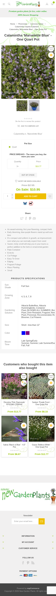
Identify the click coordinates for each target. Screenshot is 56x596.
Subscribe (42, 521)
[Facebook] (23, 563)
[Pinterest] (28, 563)
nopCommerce (33, 588)
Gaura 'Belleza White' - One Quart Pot (41, 446)
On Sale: (22, 189)
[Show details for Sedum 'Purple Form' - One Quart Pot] (42, 386)
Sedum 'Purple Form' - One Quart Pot (41, 403)
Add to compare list (30, 126)
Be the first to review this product (28, 121)
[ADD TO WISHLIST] (50, 196)
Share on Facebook (26, 218)
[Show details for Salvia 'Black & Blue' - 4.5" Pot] (14, 429)
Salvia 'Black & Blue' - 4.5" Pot (14, 446)
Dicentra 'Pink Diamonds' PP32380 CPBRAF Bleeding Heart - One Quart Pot (14, 405)
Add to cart (30, 196)
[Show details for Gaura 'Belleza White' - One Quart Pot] (42, 429)
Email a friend (34, 218)
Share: (28, 213)
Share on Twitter (21, 218)
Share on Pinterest (30, 218)
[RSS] (33, 563)
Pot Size (28, 143)
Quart (14, 147)
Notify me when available (29, 181)
